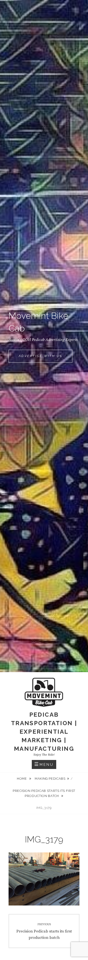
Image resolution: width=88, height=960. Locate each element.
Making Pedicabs (50, 778)
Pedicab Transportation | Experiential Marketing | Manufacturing (44, 731)
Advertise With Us (45, 358)
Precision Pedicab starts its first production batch (44, 793)
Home (22, 778)
